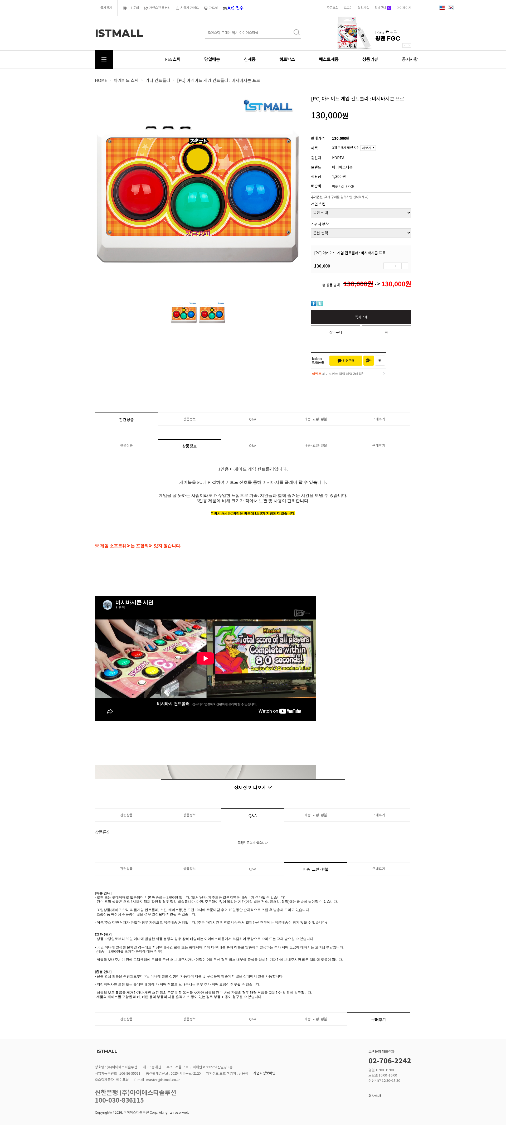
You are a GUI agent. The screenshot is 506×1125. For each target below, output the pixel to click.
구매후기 (378, 418)
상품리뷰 (370, 59)
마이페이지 (404, 7)
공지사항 (410, 59)
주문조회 (332, 7)
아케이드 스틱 (126, 80)
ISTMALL (119, 33)
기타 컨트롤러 (157, 80)
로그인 (348, 7)
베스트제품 (329, 59)
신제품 (250, 59)
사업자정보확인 (264, 1073)
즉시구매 (361, 316)
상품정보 (189, 418)
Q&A (252, 418)
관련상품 (126, 419)
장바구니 (382, 7)
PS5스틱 (173, 59)
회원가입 (363, 7)
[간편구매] (345, 361)
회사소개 (374, 1095)
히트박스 (287, 59)
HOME (101, 80)
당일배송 (212, 59)
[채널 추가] (368, 361)
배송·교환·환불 (315, 418)
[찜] (380, 361)
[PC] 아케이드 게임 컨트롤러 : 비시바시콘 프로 (218, 80)
